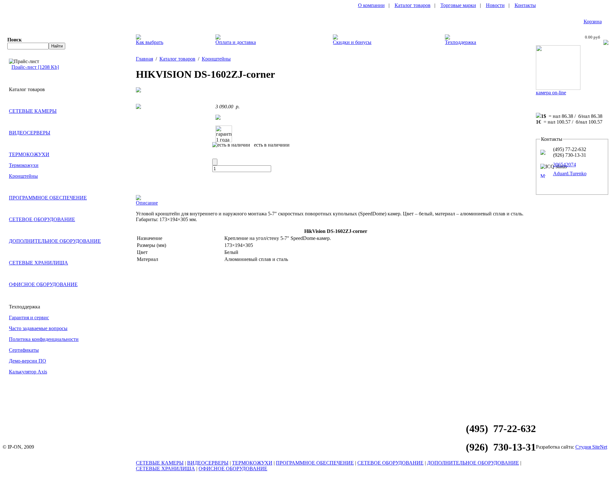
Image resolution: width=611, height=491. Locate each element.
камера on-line (551, 92)
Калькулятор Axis (28, 371)
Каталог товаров (413, 5)
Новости (495, 5)
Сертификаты (24, 350)
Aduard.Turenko (569, 173)
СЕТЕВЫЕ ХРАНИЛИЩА (38, 262)
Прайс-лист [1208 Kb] (35, 67)
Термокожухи (24, 165)
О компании (371, 5)
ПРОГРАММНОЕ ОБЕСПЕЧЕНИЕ (48, 197)
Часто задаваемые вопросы (38, 328)
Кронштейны (23, 176)
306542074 (564, 164)
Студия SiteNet (591, 447)
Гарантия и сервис (29, 317)
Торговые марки (458, 5)
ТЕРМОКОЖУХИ (29, 154)
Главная (144, 58)
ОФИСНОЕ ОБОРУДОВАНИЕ (43, 284)
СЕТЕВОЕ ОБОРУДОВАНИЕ (42, 219)
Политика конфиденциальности (44, 339)
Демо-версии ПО (27, 361)
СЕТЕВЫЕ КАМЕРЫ (33, 111)
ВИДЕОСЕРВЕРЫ (29, 132)
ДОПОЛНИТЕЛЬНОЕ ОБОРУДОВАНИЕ (55, 241)
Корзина (593, 21)
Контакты (525, 5)
